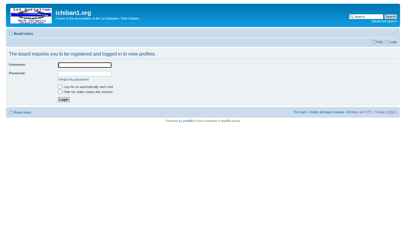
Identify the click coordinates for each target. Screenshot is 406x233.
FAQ (379, 42)
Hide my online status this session (88, 92)
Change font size (392, 32)
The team (300, 112)
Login (393, 42)
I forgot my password (73, 79)
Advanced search (384, 21)
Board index (23, 33)
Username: (17, 64)
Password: (17, 73)
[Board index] (31, 14)
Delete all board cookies (327, 112)
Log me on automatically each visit (88, 87)
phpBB (188, 120)
